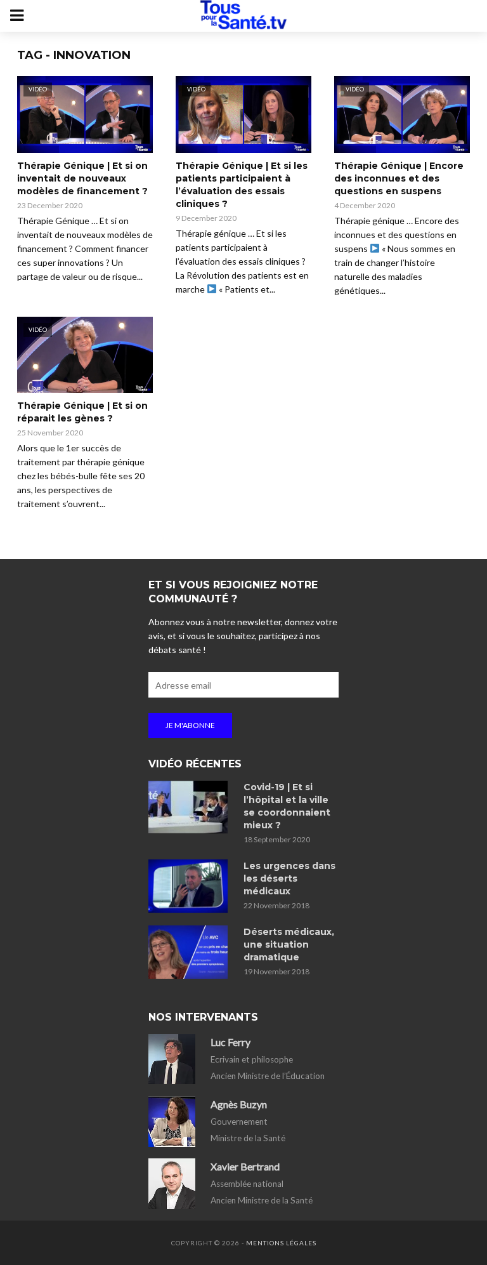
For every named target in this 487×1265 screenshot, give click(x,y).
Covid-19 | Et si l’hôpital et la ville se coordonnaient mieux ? (287, 806)
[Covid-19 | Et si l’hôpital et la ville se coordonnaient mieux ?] (190, 807)
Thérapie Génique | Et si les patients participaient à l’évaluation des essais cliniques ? (242, 184)
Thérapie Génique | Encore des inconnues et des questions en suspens (399, 178)
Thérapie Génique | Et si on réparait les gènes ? (82, 412)
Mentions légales (281, 1243)
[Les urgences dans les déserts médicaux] (190, 886)
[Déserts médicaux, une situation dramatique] (190, 952)
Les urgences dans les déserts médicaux (289, 878)
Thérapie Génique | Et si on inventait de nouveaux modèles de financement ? (82, 178)
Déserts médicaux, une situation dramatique (289, 944)
